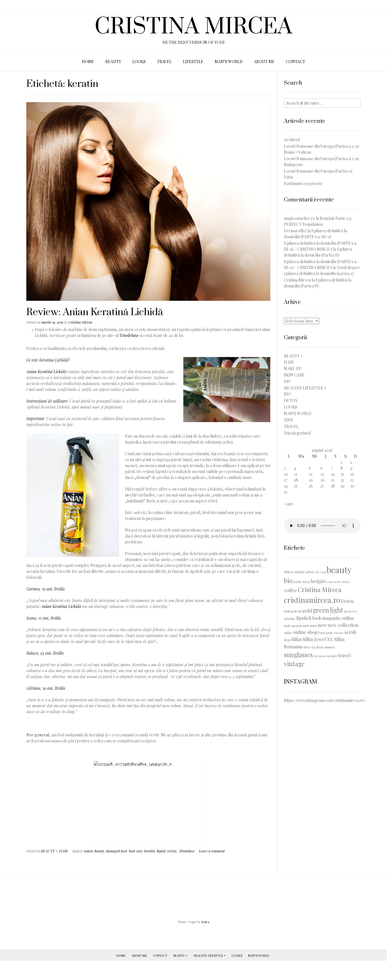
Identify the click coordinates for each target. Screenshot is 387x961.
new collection (343, 625)
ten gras (319, 656)
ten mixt (331, 656)
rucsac (339, 633)
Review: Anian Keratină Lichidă (94, 312)
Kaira (205, 922)
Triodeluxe (129, 335)
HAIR (63, 850)
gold (307, 610)
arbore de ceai (316, 572)
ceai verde (333, 582)
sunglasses (298, 654)
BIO (287, 394)
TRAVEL (164, 61)
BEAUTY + (49, 850)
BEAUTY (113, 61)
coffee (290, 590)
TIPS (288, 420)
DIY (287, 381)
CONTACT (295, 61)
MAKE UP (292, 368)
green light (328, 610)
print (329, 633)
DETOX (290, 400)
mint (306, 626)
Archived (292, 139)
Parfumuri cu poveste (303, 183)
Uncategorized (297, 433)
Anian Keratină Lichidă (46, 371)
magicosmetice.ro (299, 218)
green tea (350, 611)
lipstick (303, 618)
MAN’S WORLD (229, 61)
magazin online (338, 618)
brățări (318, 581)
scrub (350, 632)
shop (287, 640)
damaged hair (116, 850)
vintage (294, 663)
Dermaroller (295, 230)
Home (121, 955)
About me (139, 955)
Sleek (319, 647)
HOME (88, 61)
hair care (136, 850)
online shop (305, 632)
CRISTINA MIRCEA (193, 27)
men (299, 626)
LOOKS (139, 61)
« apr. (289, 503)
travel (344, 655)
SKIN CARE (294, 375)
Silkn (296, 639)
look (316, 618)
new (322, 625)
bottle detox (302, 582)
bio (288, 580)
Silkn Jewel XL (318, 639)
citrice (345, 582)
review (172, 850)
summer (329, 647)
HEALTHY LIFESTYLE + (305, 388)
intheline (289, 618)
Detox (347, 601)
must (313, 626)
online (288, 633)
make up (289, 626)
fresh (298, 611)
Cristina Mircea (80, 322)
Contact (160, 955)
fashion (289, 611)
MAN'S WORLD (297, 413)
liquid (161, 850)
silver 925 (309, 647)
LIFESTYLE (193, 61)
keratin (149, 850)
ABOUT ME (264, 61)
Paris (322, 633)
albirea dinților (294, 572)
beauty (99, 850)
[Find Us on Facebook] (14, 7)
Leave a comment (212, 850)
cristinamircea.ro (312, 600)
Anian (88, 850)
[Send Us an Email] (6, 7)
